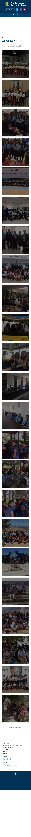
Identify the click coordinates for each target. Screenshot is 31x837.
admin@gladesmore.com (11, 765)
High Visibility (9, 778)
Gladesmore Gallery (18, 38)
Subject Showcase (15, 727)
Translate (9, 9)
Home (2, 38)
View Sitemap (21, 780)
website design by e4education (15, 786)
